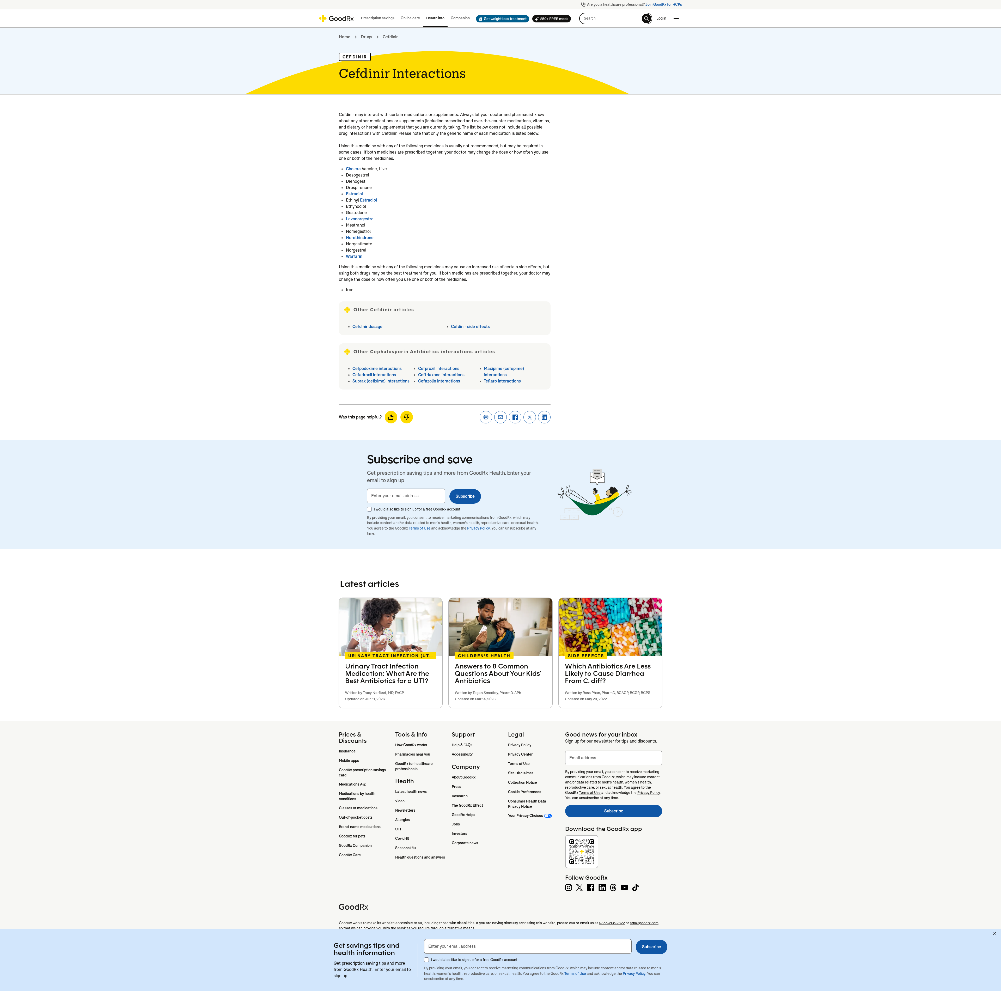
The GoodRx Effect (467, 805)
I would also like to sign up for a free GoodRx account (417, 509)
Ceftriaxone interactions (441, 375)
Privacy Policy (478, 528)
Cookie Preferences (524, 791)
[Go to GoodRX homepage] (336, 18)
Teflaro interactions (502, 381)
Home (344, 37)
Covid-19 (402, 838)
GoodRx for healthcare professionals (414, 766)
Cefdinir (390, 37)
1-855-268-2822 (612, 923)
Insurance (347, 751)
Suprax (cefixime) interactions (381, 381)
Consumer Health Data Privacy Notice (527, 804)
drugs (366, 37)
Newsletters (405, 810)
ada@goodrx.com (644, 923)
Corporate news (465, 843)
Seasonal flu (405, 848)
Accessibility (462, 754)
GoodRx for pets (352, 836)
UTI (398, 829)
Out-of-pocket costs (356, 817)
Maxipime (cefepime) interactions (504, 372)
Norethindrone (360, 237)
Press (456, 786)
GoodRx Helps (463, 814)
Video (400, 801)
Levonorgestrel (360, 219)
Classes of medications (358, 808)
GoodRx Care (350, 855)
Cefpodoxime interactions (377, 368)
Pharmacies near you (412, 754)
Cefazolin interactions (439, 381)
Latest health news (411, 791)
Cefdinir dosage (367, 326)
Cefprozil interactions (438, 368)
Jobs (456, 824)
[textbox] (406, 496)
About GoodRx (463, 777)
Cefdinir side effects (470, 326)
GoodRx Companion (355, 845)
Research (460, 796)
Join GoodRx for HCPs (663, 4)
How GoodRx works (411, 745)
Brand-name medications (360, 826)
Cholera (353, 169)
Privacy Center (520, 754)
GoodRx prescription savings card (363, 772)
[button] (501, 18)
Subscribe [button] (465, 496)
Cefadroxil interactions (374, 375)
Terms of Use (419, 528)
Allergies (402, 819)
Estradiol (354, 194)
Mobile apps (349, 760)
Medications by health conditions (357, 796)
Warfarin (354, 256)
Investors (459, 833)
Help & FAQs (462, 745)
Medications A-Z (352, 784)
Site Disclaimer (520, 773)
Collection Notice (522, 782)
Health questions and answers (420, 857)
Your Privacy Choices (525, 815)
